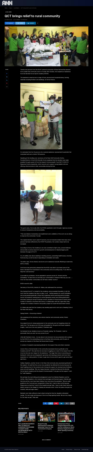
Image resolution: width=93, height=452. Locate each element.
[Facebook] (7, 73)
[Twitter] (7, 77)
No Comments (17, 19)
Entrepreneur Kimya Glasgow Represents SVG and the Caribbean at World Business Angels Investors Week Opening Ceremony (66, 427)
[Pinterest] (7, 83)
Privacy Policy (69, 449)
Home (63, 449)
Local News (8, 11)
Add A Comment (46, 439)
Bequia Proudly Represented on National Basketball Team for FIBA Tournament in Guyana (45, 426)
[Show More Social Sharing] (37, 23)
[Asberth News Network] (7, 3)
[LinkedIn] (7, 80)
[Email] (7, 86)
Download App (85, 449)
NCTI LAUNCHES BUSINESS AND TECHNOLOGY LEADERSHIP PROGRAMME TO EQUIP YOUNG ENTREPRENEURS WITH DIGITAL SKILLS (26, 428)
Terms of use (77, 449)
